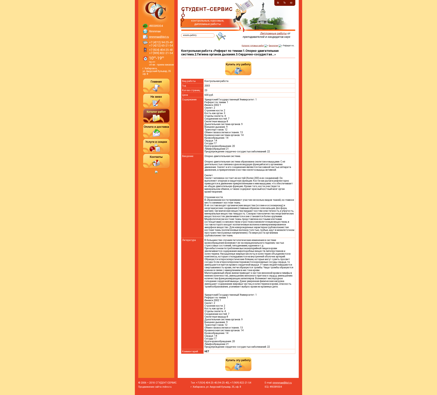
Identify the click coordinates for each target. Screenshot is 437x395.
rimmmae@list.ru (159, 36)
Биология (273, 45)
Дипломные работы (273, 33)
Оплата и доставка (156, 131)
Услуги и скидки (156, 146)
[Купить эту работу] (238, 68)
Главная (156, 86)
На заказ (156, 101)
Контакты (156, 161)
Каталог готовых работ (253, 45)
